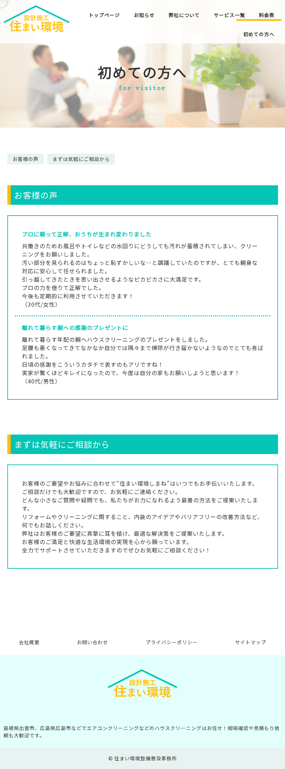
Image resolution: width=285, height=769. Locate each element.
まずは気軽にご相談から (81, 158)
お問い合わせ (92, 642)
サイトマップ (250, 642)
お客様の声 (26, 158)
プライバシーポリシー (172, 642)
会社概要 (29, 642)
